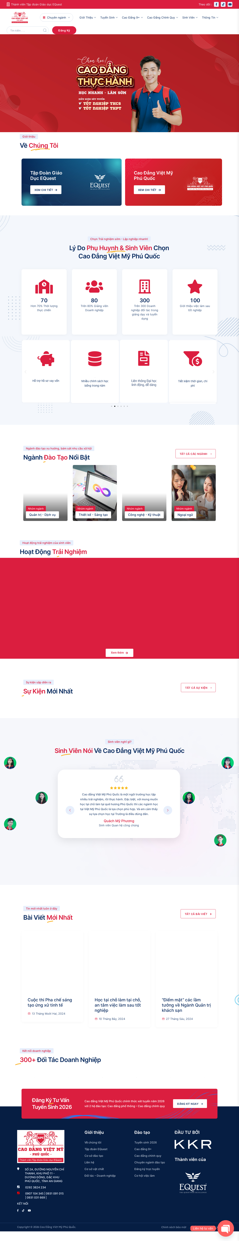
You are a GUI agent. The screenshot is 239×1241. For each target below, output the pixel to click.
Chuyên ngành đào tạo (149, 1162)
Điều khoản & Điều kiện (207, 1227)
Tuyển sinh (107, 17)
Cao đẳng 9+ (131, 17)
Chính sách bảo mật (173, 1227)
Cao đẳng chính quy (161, 17)
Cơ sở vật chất (94, 1169)
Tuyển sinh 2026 (145, 1142)
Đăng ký (64, 30)
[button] (25, 372)
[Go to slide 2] (114, 406)
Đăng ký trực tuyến (147, 1169)
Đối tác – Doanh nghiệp (100, 1175)
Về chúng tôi (93, 1142)
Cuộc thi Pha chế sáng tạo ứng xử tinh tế (50, 1002)
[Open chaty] (225, 1228)
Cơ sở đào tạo (94, 1155)
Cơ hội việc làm (144, 1175)
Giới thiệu (86, 17)
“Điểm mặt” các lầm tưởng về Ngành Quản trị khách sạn (186, 1005)
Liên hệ (89, 1162)
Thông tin (208, 17)
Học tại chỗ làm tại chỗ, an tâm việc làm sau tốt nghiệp (118, 1005)
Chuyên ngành (56, 17)
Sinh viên (188, 17)
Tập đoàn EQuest (96, 1149)
